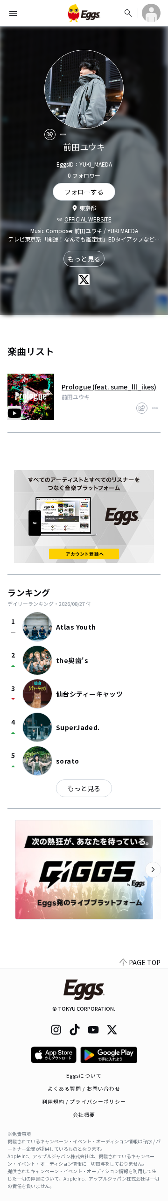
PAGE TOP (145, 962)
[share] (50, 134)
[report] (63, 134)
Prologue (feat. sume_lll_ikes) (109, 386)
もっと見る (84, 258)
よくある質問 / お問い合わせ (84, 1088)
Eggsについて (84, 1075)
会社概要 (84, 1114)
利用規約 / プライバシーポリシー (84, 1101)
